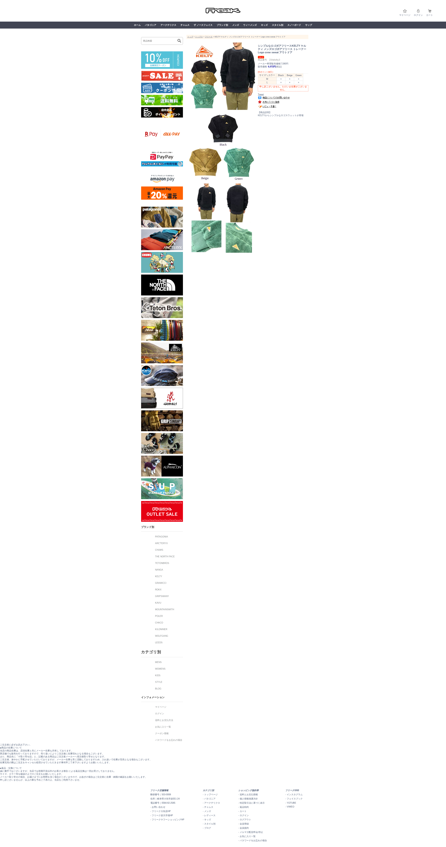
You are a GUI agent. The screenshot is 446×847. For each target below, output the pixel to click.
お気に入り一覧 (248, 836)
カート (429, 15)
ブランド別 (222, 25)
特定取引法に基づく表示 (252, 803)
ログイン (418, 15)
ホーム (137, 25)
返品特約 (244, 807)
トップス (199, 37)
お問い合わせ (158, 807)
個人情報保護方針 (249, 798)
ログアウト (245, 819)
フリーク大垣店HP (161, 811)
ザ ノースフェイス (203, 25)
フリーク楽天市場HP (162, 815)
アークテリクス (168, 25)
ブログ (207, 828)
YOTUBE (291, 803)
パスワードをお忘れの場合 (253, 840)
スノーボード (294, 25)
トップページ (211, 794)
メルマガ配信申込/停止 (251, 832)
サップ (308, 25)
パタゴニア (150, 25)
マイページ (404, 15)
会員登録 (244, 823)
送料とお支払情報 (249, 794)
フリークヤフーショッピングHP (168, 819)
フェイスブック (295, 798)
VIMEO (290, 806)
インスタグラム (295, 794)
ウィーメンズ (250, 25)
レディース (210, 815)
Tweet (261, 94)
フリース (209, 37)
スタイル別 (277, 25)
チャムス (185, 25)
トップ (190, 37)
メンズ (235, 25)
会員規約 (244, 828)
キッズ (264, 25)
